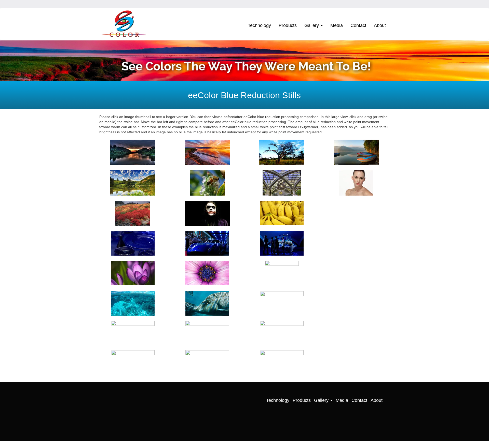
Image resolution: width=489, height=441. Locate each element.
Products (288, 25)
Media (336, 25)
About (380, 25)
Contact (358, 25)
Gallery (312, 25)
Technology (259, 25)
